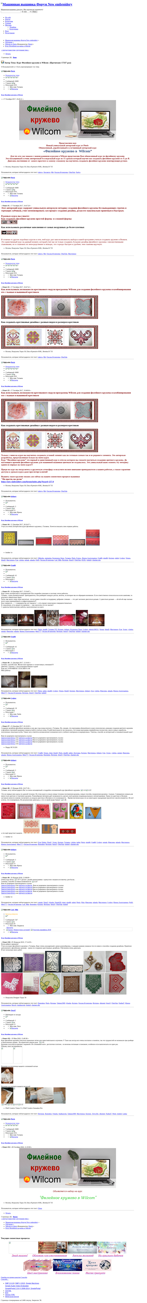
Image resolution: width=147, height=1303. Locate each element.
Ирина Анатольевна (89, 558)
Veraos (128, 558)
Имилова (10, 631)
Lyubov (122, 558)
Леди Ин (95, 1114)
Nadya (78, 172)
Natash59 (58, 902)
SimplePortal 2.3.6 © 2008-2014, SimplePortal (22, 1288)
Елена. (78, 558)
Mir (52, 172)
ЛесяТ (13, 1010)
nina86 (105, 558)
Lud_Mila (58, 560)
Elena (40, 1208)
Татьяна (68, 558)
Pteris (30, 44)
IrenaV (71, 560)
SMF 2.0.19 (9, 1283)
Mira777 (38, 631)
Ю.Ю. (84, 560)
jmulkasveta (21, 1005)
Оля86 (100, 558)
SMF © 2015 (20, 1283)
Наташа (53, 1003)
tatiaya (40, 172)
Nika (82, 902)
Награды (10, 927)
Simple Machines (32, 1283)
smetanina (48, 558)
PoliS (37, 560)
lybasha (51, 902)
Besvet (14, 1005)
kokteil (89, 560)
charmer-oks (96, 560)
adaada (32, 560)
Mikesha (41, 558)
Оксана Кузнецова (61, 172)
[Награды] (14, 89)
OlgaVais (72, 172)
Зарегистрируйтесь (8, 738)
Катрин (111, 558)
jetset (51, 753)
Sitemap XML (10, 1295)
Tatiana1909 (61, 1003)
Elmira (44, 842)
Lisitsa (125, 1114)
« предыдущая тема (8, 50)
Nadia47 (121, 1003)
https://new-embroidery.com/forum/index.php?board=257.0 (27, 482)
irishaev (13, 496)
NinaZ (49, 842)
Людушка (76, 753)
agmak (27, 560)
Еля (16, 560)
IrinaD (3, 560)
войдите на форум (25, 738)
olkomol (102, 1003)
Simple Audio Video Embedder (17, 1286)
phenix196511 (94, 629)
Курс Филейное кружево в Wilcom (12, 95)
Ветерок (65, 560)
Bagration (47, 755)
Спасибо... (5, 1279)
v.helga (21, 560)
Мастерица (72, 254)
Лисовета (46, 172)
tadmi (117, 558)
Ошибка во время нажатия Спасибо (14, 1277)
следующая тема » (22, 50)
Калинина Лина (58, 558)
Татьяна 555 (52, 629)
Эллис (125, 629)
